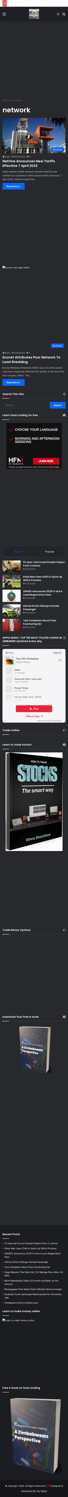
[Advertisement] (34, 58)
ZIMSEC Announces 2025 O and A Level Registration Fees (42, 593)
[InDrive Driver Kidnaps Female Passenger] (11, 610)
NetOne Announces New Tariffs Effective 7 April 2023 (28, 163)
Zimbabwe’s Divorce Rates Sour (21, 1302)
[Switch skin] (58, 15)
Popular (49, 551)
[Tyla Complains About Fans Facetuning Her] (11, 625)
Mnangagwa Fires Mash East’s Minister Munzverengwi (33, 1289)
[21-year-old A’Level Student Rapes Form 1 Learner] (11, 567)
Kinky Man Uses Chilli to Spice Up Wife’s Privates (30, 1248)
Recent (18, 551)
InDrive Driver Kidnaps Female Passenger (26, 1262)
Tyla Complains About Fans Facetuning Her (30, 3)
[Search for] (64, 15)
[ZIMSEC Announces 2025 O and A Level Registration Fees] (11, 596)
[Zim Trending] (34, 14)
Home (7, 100)
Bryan (7, 156)
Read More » (13, 186)
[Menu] (4, 15)
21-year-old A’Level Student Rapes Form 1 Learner (31, 1243)
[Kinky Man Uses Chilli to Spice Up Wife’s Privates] (11, 581)
